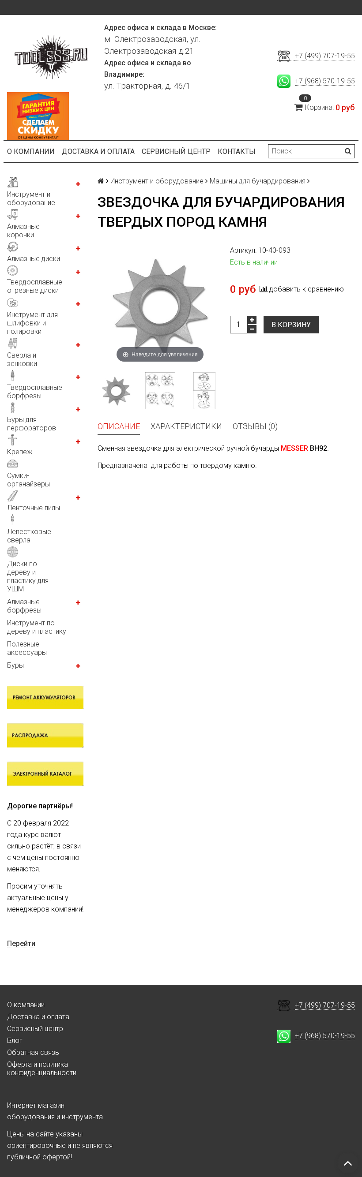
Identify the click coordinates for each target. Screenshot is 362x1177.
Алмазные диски (33, 258)
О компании (31, 151)
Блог (15, 1040)
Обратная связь (33, 1052)
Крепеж (20, 452)
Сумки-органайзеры (28, 479)
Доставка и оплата (98, 151)
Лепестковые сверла (29, 535)
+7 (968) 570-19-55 (325, 81)
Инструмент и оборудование (31, 198)
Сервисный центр (176, 151)
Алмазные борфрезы (24, 606)
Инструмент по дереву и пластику (36, 627)
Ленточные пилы (33, 508)
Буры (15, 665)
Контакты (237, 151)
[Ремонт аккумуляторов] (45, 697)
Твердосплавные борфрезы (34, 391)
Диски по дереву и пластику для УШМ (28, 576)
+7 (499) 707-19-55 (325, 56)
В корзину (291, 325)
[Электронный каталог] (45, 773)
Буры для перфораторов (31, 423)
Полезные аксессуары (27, 648)
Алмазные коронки (23, 230)
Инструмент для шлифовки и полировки (32, 323)
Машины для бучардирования (257, 181)
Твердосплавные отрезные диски (34, 286)
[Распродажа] (45, 735)
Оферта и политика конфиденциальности (41, 1068)
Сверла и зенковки (22, 359)
